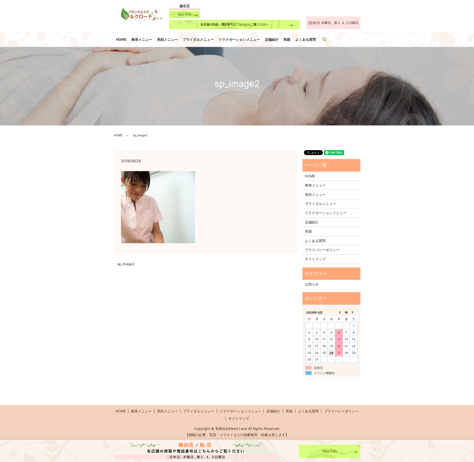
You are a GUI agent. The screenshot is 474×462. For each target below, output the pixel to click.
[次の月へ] (353, 312)
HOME (121, 39)
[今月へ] (346, 312)
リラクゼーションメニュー (239, 39)
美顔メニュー (167, 39)
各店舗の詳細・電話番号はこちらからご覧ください (234, 24)
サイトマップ (315, 259)
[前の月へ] (339, 312)
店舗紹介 (272, 39)
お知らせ (312, 284)
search (324, 39)
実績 (286, 39)
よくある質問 (305, 39)
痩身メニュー (141, 39)
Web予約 (185, 14)
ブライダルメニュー (198, 39)
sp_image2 (126, 264)
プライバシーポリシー (322, 250)
